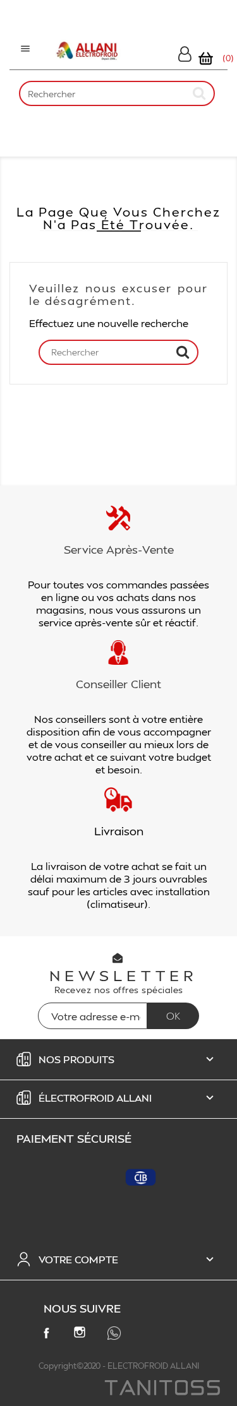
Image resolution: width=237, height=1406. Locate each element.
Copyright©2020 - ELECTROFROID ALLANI (119, 1366)
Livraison (118, 830)
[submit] (199, 93)
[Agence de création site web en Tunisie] (161, 1389)
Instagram (82, 1334)
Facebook (49, 1335)
